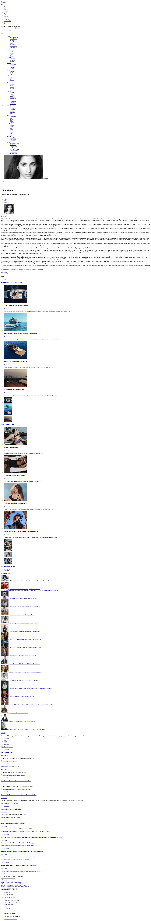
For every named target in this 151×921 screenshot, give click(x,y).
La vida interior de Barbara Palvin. (15, 503)
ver (69, 311)
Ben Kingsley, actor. (7, 752)
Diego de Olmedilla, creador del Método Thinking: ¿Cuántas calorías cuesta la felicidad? (31, 704)
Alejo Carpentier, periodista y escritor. (13, 823)
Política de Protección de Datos (11, 902)
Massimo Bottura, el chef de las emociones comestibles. (23, 598)
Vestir (5, 6)
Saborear (6, 11)
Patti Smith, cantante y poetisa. (11, 767)
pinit (5, 200)
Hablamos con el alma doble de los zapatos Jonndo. (22, 615)
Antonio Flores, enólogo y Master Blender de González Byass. (25, 672)
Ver (5, 18)
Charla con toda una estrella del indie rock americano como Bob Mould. (27, 729)
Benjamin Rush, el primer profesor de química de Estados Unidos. (22, 851)
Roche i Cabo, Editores (9, 894)
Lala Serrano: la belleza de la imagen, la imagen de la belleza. (25, 606)
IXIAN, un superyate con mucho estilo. (16, 305)
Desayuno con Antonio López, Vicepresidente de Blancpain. (25, 631)
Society (2, 2)
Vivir (5, 15)
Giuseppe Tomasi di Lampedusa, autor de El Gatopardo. (19, 865)
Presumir (6, 9)
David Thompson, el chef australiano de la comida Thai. (45, 590)
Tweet (5, 199)
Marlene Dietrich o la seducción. (11, 809)
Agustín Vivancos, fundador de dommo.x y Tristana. (22, 721)
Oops (5, 23)
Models (5, 741)
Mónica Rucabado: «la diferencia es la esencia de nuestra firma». (26, 639)
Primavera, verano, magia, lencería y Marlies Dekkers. (21, 531)
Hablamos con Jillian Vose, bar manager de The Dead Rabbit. (25, 589)
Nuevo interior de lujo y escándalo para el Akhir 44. (20, 333)
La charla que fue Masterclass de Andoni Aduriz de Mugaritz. (25, 680)
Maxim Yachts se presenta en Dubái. (15, 361)
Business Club (7, 21)
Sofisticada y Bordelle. (11, 447)
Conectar (6, 16)
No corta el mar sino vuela (11, 282)
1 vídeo (3, 216)
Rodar (5, 12)
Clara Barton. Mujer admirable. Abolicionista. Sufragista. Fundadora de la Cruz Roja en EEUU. (32, 837)
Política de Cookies (8, 904)
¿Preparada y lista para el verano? (15, 475)
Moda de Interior (8, 424)
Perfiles (5, 742)
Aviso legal (7, 908)
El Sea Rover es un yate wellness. (14, 389)
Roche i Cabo (11, 897)
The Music (6, 19)
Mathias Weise (4, 755)
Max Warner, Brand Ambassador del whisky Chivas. (23, 696)
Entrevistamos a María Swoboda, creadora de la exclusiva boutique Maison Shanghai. (31, 688)
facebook (6, 198)
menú (2, 4)
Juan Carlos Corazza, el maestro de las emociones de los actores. (25, 647)
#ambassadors (7, 744)
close (2, 33)
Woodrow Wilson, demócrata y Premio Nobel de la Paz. (18, 795)
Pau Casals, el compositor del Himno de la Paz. (16, 781)
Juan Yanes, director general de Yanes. (19, 713)
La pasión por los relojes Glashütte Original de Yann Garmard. (25, 664)
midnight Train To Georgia (13, 26)
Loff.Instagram (8, 566)
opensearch (3, 26)
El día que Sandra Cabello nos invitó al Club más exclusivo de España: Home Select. (31, 580)
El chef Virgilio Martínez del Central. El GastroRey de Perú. (24, 623)
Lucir (5, 8)
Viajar (5, 14)
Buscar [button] (17, 28)
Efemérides (6, 738)
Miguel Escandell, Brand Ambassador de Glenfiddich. (23, 655)
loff (2, 1)
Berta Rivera (7, 308)
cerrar (2, 184)
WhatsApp (6, 202)
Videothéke (13, 138)
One (5, 2)
